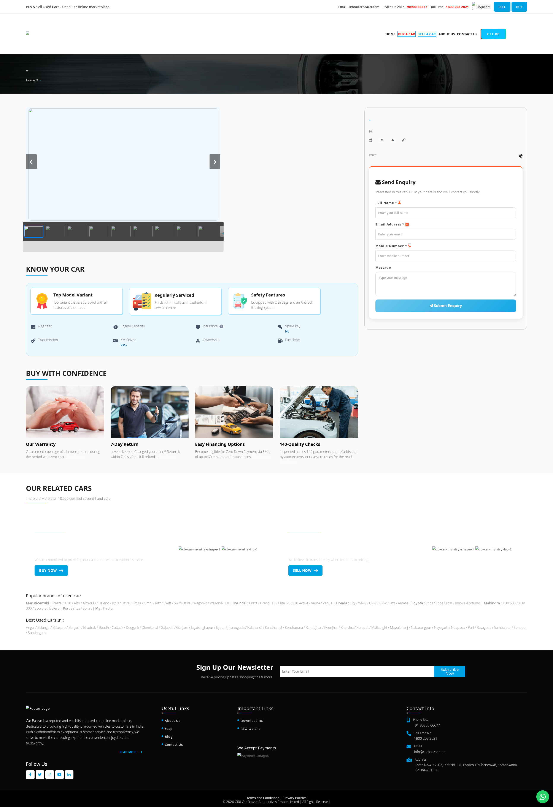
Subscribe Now (450, 671)
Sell (502, 7)
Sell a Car (521, 31)
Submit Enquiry (447, 305)
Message (383, 267)
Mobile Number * (391, 246)
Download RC (252, 720)
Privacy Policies (294, 798)
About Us (447, 34)
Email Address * (389, 224)
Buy (519, 7)
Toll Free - (450, 7)
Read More (128, 752)
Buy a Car (521, 25)
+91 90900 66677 (426, 725)
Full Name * (386, 202)
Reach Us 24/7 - (405, 7)
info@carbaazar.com (429, 751)
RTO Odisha (251, 728)
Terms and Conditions (263, 798)
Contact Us (467, 34)
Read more (76, 456)
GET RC (493, 34)
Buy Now (48, 570)
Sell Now (302, 570)
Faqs (169, 728)
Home (390, 34)
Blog (169, 736)
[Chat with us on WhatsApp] (543, 797)
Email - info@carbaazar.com (358, 7)
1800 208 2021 (425, 738)
